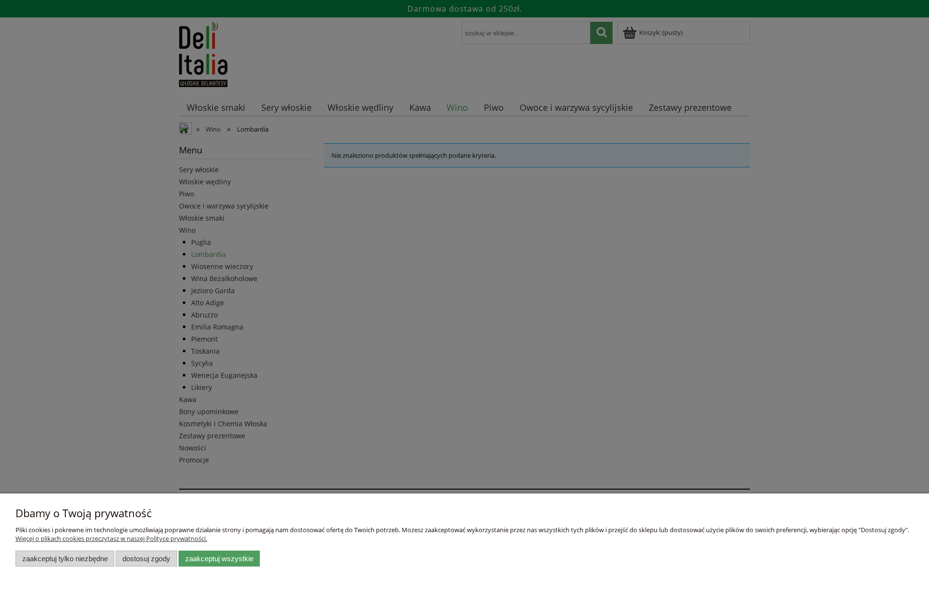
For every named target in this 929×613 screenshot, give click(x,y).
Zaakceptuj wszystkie (219, 558)
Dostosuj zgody (146, 558)
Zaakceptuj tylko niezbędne (65, 558)
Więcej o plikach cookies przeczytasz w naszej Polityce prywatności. (111, 538)
